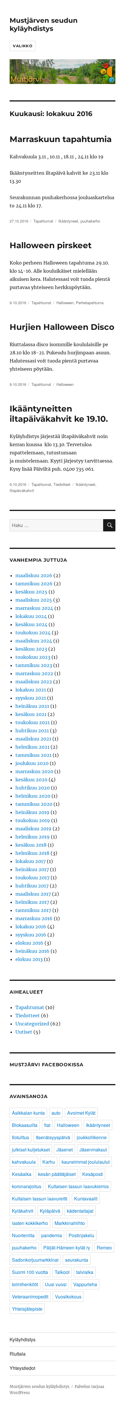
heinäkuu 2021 (32, 706)
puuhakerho (90, 221)
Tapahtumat (43, 221)
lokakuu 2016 (30, 926)
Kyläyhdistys (22, 1339)
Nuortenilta (23, 1235)
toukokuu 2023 (32, 657)
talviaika (84, 1272)
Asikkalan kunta (28, 1112)
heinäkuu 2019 (32, 812)
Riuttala (18, 1353)
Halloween (65, 302)
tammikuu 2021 (33, 755)
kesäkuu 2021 (31, 714)
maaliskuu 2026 (33, 575)
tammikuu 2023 (33, 665)
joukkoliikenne (92, 1137)
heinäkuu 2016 (32, 951)
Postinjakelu (81, 1235)
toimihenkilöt (25, 1284)
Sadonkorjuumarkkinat (35, 1259)
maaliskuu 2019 (33, 828)
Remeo (104, 1247)
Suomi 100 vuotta (30, 1272)
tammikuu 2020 (33, 804)
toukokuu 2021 (32, 722)
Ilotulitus (20, 1137)
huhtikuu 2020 (32, 788)
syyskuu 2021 (30, 698)
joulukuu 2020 (32, 763)
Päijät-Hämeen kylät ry (66, 1247)
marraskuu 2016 (34, 918)
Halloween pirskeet (51, 245)
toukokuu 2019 (32, 820)
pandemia (51, 1235)
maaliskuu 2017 (33, 894)
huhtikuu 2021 (32, 730)
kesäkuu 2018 (31, 845)
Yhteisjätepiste (27, 1308)
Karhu (48, 1161)
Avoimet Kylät (81, 1112)
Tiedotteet (61, 484)
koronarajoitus (26, 1186)
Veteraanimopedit (30, 1296)
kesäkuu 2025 (31, 592)
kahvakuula (24, 1161)
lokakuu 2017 (30, 861)
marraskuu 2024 (34, 608)
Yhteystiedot (22, 1368)
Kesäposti (92, 1174)
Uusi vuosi (56, 1284)
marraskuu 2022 (34, 673)
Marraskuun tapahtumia (61, 139)
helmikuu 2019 (32, 837)
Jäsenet (64, 1149)
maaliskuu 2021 (33, 739)
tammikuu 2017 (33, 910)
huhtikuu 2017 (32, 886)
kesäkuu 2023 (31, 649)
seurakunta (76, 1259)
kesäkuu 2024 (31, 624)
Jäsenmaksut (93, 1149)
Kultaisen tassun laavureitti (39, 1198)
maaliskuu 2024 (33, 641)
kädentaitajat (80, 1210)
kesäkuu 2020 (31, 779)
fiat (47, 1125)
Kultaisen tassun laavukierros (78, 1186)
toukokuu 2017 (32, 877)
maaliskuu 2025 (33, 600)
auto (55, 1112)
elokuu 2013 (29, 959)
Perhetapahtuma (89, 302)
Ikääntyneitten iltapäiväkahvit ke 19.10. (59, 414)
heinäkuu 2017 (32, 869)
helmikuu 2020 (32, 796)
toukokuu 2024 (33, 633)
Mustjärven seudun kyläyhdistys (44, 24)
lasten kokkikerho (30, 1223)
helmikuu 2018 (32, 853)
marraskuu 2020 (34, 771)
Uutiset (23, 1032)
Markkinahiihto (70, 1223)
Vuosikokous (68, 1296)
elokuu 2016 (29, 943)
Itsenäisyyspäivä (53, 1137)
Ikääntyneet (68, 221)
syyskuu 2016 (30, 935)
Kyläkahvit (22, 1210)
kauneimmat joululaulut (86, 1161)
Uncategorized (32, 1024)
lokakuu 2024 (31, 616)
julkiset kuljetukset (31, 1149)
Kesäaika (21, 1174)
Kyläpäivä (50, 1210)
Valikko (22, 45)
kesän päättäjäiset (57, 1174)
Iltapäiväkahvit (22, 490)
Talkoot (62, 1272)
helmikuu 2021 (32, 747)
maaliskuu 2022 (33, 682)
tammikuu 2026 (34, 584)
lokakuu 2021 (30, 690)
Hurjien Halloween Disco (62, 327)
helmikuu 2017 (32, 902)
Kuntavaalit (85, 1198)
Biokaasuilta (25, 1125)
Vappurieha (85, 1284)
